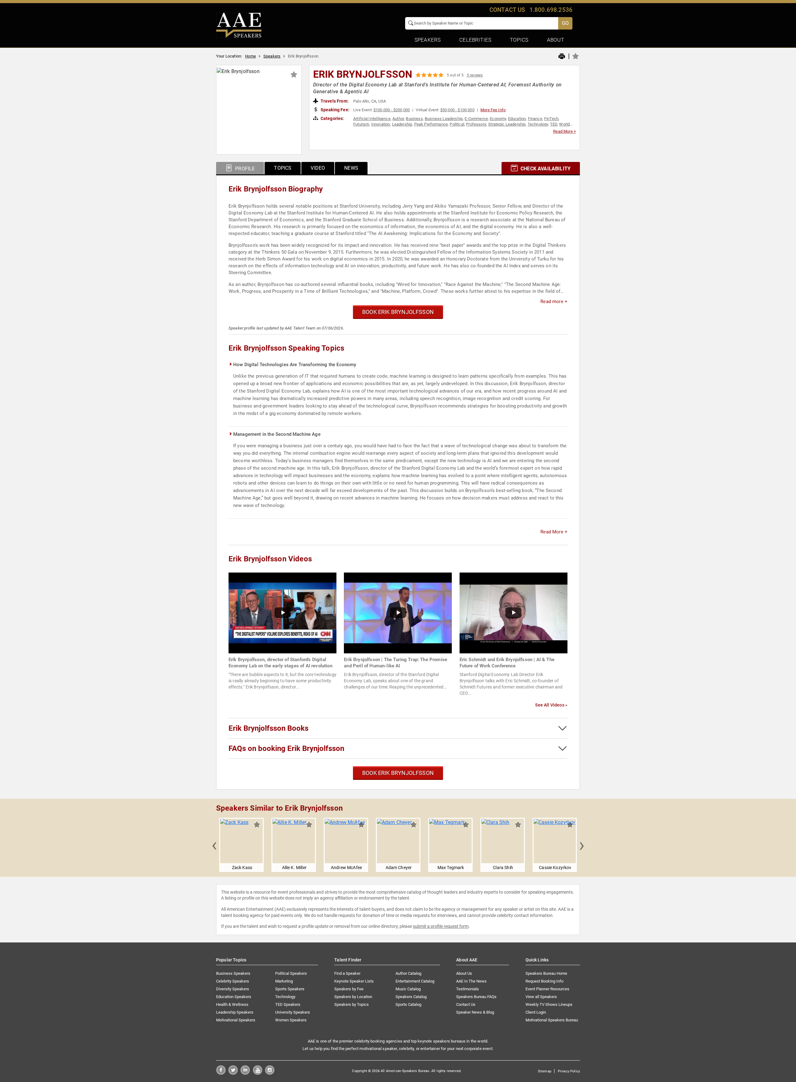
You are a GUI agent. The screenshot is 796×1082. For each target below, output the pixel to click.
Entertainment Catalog (415, 981)
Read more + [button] (553, 301)
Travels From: (334, 101)
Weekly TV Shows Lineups (548, 1004)
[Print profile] (561, 56)
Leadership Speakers (234, 1012)
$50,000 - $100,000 (457, 110)
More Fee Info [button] (493, 110)
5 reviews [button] (475, 75)
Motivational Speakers (235, 1020)
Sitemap (544, 1071)
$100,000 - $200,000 (391, 110)
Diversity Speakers (232, 989)
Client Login (535, 1012)
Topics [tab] (282, 168)
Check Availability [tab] (545, 169)
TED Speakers (287, 1004)
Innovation (380, 124)
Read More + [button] (564, 131)
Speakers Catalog (411, 996)
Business (414, 118)
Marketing (284, 981)
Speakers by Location (353, 996)
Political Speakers (291, 973)
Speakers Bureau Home (546, 973)
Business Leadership (444, 118)
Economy (498, 118)
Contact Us (465, 1004)
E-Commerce (476, 118)
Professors (476, 124)
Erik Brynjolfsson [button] (363, 74)
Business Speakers (233, 973)
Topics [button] (519, 40)
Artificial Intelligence (372, 118)
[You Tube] (257, 1073)
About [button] (555, 40)
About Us (464, 973)
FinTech (551, 118)
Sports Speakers (289, 989)
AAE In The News (471, 981)
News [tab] (351, 168)
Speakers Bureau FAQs (476, 996)
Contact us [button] (507, 9)
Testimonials (467, 989)
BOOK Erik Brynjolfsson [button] (398, 312)
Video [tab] (318, 168)
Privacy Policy (569, 1071)
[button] (214, 845)
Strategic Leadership (506, 124)
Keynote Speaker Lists (354, 981)
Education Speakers (233, 996)
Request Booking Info (544, 981)
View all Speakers (541, 996)
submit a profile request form (441, 926)
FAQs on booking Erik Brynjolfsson (286, 748)
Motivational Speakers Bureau (551, 1020)
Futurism (361, 124)
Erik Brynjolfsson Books (268, 728)
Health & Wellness (232, 1004)
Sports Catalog (408, 1004)
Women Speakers (291, 1020)
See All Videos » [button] (551, 704)
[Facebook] (221, 1073)
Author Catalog (408, 973)
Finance (535, 118)
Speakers (271, 56)
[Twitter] (233, 1073)
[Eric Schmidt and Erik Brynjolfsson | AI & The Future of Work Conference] (513, 612)
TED (553, 124)
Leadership (402, 124)
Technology (538, 124)
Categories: (332, 118)
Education (517, 118)
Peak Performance (431, 124)
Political (457, 124)
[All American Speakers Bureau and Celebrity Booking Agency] (238, 25)
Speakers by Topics (351, 1004)
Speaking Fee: (334, 109)
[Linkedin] (245, 1073)
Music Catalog (408, 989)
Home (250, 56)
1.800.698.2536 (551, 9)
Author (398, 118)
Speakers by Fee (348, 989)
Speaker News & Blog (475, 1012)
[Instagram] (270, 1073)
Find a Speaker (347, 973)
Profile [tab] (244, 169)
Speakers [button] (427, 40)
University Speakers (292, 1012)
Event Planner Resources (547, 989)
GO (565, 23)
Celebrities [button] (475, 40)
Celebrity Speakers (232, 981)
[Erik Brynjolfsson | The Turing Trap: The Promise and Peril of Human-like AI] (398, 612)
